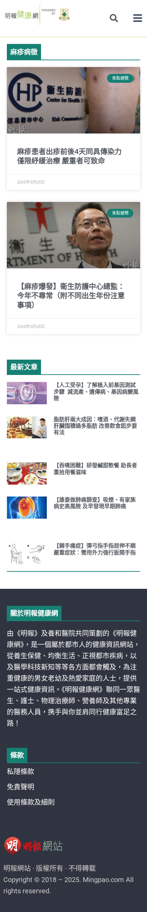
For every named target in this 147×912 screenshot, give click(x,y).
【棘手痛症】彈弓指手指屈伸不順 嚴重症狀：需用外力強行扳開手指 (95, 549)
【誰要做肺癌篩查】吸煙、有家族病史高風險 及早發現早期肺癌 (95, 503)
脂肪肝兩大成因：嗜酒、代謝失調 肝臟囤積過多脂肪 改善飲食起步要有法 (95, 426)
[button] (138, 18)
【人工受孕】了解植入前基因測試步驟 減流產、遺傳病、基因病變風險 (96, 391)
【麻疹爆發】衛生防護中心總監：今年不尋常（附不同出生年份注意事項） (71, 295)
